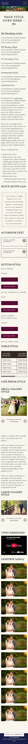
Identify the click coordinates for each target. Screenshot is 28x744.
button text (9, 279)
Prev (3, 421)
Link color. (18, 98)
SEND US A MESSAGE (14, 734)
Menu (25, 3)
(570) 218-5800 (15, 737)
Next (25, 421)
